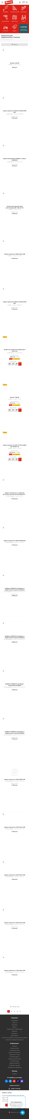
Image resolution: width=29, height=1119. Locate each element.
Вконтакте (6, 1081)
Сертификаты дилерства (14, 1067)
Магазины (14, 1025)
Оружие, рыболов (14, 1063)
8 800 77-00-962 (15, 1088)
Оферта (14, 1027)
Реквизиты (14, 1033)
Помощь (14, 1046)
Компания (14, 1018)
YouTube (14, 1081)
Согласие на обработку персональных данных (14, 1037)
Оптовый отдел (14, 1061)
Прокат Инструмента (14, 1052)
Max (21, 1081)
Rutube (18, 1081)
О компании (14, 1020)
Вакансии (14, 1031)
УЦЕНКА (14, 30)
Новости (14, 1022)
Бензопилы (23, 12)
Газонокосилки (14, 12)
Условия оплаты (14, 1048)
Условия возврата (14, 1056)
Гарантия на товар (14, 1054)
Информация (14, 1043)
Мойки (23, 21)
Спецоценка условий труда (14, 1029)
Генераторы (14, 21)
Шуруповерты (5, 21)
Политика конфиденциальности (14, 1039)
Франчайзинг (14, 1035)
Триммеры (5, 12)
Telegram (10, 1081)
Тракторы (5, 30)
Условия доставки (14, 1050)
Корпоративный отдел (14, 1059)
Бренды (14, 1073)
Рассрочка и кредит (14, 1065)
